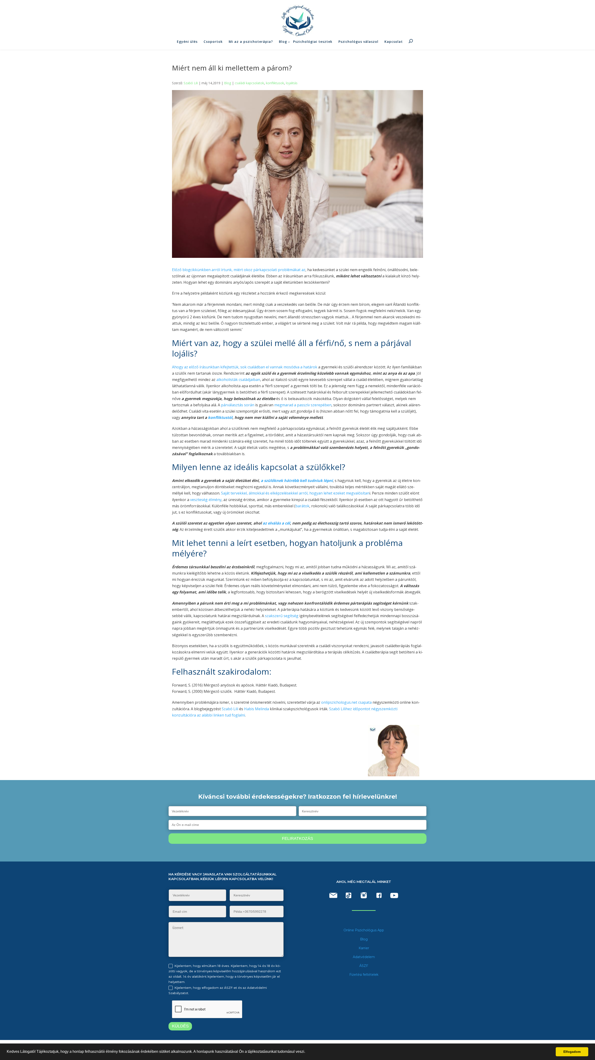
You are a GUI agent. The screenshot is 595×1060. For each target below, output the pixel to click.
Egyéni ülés (187, 41)
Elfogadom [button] (572, 1051)
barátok (302, 505)
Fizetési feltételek (363, 975)
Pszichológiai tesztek (312, 41)
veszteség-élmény (205, 499)
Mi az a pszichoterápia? (251, 41)
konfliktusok (275, 83)
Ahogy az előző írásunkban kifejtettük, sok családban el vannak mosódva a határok (244, 367)
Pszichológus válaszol (358, 41)
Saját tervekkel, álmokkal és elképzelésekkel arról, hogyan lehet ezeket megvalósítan (295, 493)
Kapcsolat (393, 41)
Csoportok (213, 41)
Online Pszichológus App (364, 930)
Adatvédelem (364, 957)
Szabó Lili (191, 83)
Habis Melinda (256, 708)
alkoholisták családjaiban (238, 379)
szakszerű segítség (281, 615)
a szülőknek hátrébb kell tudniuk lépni (296, 480)
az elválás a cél (276, 523)
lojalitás (292, 83)
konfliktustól (220, 417)
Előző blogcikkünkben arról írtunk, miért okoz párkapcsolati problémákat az (238, 269)
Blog (283, 41)
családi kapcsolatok (249, 83)
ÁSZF (363, 966)
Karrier (364, 948)
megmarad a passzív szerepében (302, 404)
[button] (306, 1052)
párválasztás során (237, 404)
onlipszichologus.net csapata (346, 702)
